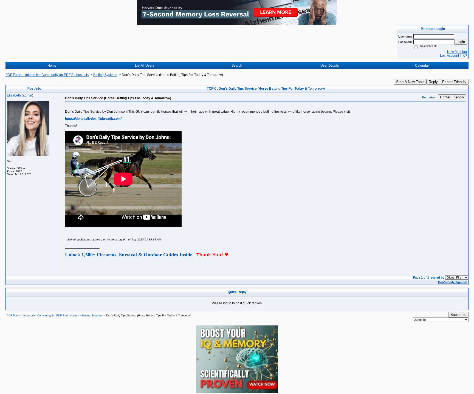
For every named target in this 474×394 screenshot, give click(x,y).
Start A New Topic (410, 82)
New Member (457, 52)
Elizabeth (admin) (20, 95)
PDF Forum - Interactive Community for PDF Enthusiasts (47, 75)
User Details (329, 65)
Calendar (422, 65)
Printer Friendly (454, 82)
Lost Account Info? (453, 56)
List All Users (144, 65)
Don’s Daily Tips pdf (452, 282)
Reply (433, 82)
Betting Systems (105, 75)
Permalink (428, 97)
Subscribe (458, 315)
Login (460, 42)
